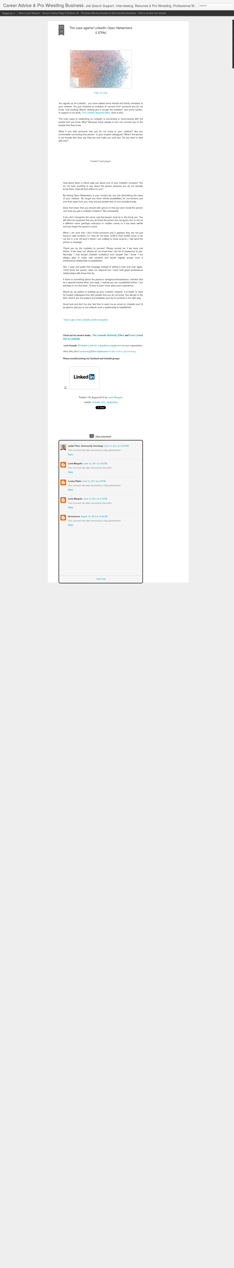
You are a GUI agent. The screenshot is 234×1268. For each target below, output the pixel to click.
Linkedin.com (98, 402)
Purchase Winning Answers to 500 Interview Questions (108, 13)
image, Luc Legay (101, 92)
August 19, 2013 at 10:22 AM (94, 515)
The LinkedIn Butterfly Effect (96, 112)
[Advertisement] (160, 74)
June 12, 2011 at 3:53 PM (95, 463)
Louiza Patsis (74, 480)
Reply (70, 454)
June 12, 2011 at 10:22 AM (116, 445)
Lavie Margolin (115, 397)
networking (112, 402)
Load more (101, 578)
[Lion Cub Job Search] (65, 390)
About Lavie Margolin (29, 13)
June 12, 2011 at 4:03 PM (94, 480)
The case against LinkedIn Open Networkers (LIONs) (100, 30)
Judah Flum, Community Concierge (85, 445)
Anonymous (74, 515)
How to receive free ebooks (152, 13)
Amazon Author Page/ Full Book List (61, 13)
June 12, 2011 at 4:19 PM (95, 498)
